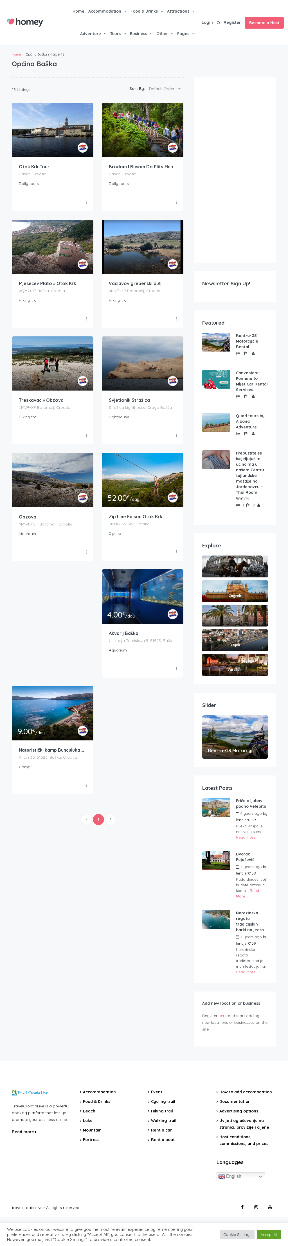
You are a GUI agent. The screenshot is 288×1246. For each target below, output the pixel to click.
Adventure (90, 33)
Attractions (178, 11)
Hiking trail (162, 1111)
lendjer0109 (246, 820)
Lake (88, 1120)
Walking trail (163, 1120)
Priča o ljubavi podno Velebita (251, 803)
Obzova (27, 517)
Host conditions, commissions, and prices (243, 1140)
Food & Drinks (144, 11)
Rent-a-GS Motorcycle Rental (247, 341)
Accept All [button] (269, 1234)
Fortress (91, 1139)
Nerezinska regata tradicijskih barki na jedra (250, 921)
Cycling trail (163, 1101)
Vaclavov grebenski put (135, 283)
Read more (23, 1131)
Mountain (92, 1130)
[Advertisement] (235, 170)
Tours (115, 33)
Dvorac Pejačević (245, 857)
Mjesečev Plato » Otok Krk (47, 283)
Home (78, 11)
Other (162, 33)
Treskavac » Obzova (41, 400)
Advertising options (238, 1111)
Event (156, 1091)
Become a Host (264, 22)
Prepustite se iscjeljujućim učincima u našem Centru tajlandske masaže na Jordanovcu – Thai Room (250, 473)
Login (207, 22)
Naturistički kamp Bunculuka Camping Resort (52, 750)
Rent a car (161, 1130)
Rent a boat (163, 1139)
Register (232, 22)
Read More (246, 837)
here (223, 1015)
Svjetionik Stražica (129, 400)
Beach (89, 1111)
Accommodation (104, 11)
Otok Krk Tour (34, 166)
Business (138, 33)
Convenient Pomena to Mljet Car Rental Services (252, 381)
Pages (183, 33)
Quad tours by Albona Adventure (250, 421)
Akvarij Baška (123, 633)
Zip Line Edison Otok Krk (135, 516)
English (233, 1176)
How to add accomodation (245, 1091)
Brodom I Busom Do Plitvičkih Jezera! (142, 166)
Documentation (235, 1101)
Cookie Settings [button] (237, 1234)
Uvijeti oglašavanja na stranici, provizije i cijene (244, 1124)
